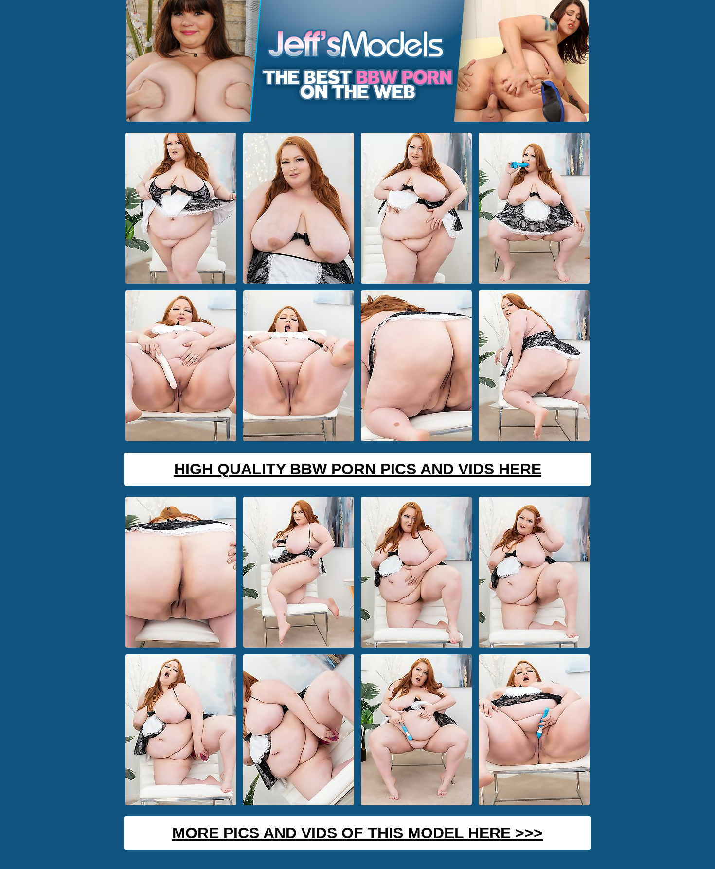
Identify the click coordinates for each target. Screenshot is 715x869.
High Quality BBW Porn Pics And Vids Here (357, 469)
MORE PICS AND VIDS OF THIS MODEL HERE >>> (357, 833)
